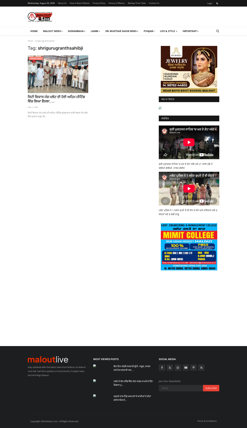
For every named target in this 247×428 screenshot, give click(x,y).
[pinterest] (193, 367)
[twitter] (170, 367)
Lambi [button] (94, 31)
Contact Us (154, 3)
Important (190, 31)
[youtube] (185, 367)
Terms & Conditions (207, 420)
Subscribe (211, 388)
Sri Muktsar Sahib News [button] (121, 31)
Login (209, 3)
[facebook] (162, 367)
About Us (62, 3)
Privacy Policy (99, 3)
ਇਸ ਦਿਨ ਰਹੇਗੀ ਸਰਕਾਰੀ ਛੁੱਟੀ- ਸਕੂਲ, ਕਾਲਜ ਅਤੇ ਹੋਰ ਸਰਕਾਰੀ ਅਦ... (132, 368)
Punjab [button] (148, 31)
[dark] (217, 3)
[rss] (201, 367)
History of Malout (117, 3)
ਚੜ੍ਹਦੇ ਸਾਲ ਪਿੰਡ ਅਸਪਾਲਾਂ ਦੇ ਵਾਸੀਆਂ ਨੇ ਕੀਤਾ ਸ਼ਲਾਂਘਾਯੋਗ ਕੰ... (132, 398)
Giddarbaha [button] (76, 31)
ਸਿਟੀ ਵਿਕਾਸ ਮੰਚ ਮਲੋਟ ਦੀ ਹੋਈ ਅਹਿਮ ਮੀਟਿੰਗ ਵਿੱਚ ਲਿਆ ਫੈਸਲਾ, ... (56, 99)
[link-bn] (189, 69)
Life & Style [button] (168, 31)
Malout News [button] (52, 31)
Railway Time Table (137, 3)
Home (34, 31)
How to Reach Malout (80, 3)
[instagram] (178, 367)
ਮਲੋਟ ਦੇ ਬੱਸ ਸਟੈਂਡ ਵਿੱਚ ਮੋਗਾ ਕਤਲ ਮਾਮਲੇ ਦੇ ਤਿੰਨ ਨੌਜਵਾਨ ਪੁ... (133, 383)
